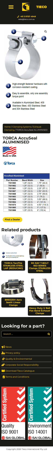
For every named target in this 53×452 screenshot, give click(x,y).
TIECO (41, 7)
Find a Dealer (12, 219)
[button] (11, 7)
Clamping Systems (21, 127)
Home (7, 127)
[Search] (49, 334)
